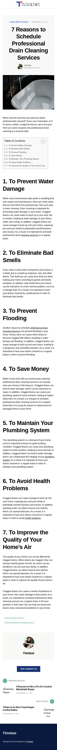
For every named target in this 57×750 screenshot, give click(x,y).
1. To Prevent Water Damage (19, 145)
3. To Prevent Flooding (16, 152)
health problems (33, 518)
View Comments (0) (28, 669)
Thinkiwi (27, 65)
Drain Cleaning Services (14, 618)
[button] (3, 4)
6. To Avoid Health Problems (18, 162)
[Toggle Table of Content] (42, 141)
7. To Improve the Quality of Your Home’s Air (25, 166)
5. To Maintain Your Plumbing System (22, 159)
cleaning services (29, 235)
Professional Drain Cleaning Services (19, 623)
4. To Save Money (14, 155)
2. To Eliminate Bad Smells (18, 149)
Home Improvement (19, 22)
